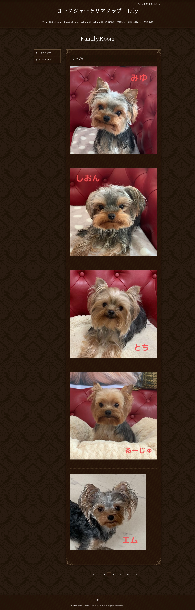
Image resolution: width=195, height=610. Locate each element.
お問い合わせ (135, 22)
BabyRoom (55, 22)
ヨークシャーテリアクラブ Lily (97, 11)
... (133, 574)
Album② (98, 22)
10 (128, 574)
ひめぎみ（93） (45, 53)
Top (44, 22)
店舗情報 (109, 22)
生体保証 (121, 22)
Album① (86, 22)
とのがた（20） (45, 60)
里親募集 (148, 22)
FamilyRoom (71, 22)
